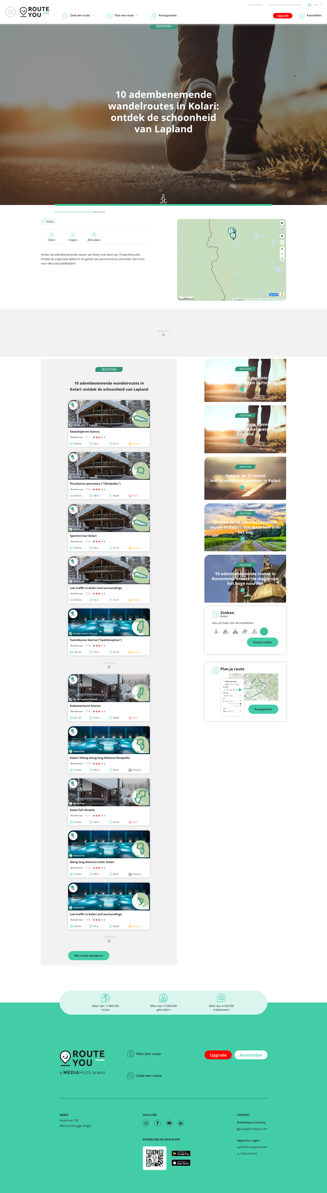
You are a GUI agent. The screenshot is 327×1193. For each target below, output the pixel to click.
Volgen (72, 240)
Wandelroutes (60, 212)
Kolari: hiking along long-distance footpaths (100, 758)
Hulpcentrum (249, 1153)
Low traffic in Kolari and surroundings (96, 588)
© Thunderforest (252, 299)
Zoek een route (149, 1075)
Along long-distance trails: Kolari (92, 862)
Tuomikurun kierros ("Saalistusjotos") (96, 640)
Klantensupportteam (253, 1147)
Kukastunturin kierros (85, 706)
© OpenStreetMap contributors (272, 299)
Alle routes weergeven (88, 956)
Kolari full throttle (82, 810)
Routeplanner (263, 709)
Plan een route (148, 1053)
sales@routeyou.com (253, 1129)
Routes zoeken (262, 642)
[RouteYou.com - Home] (34, 12)
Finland (72, 212)
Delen (51, 240)
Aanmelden (251, 1055)
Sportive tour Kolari (83, 536)
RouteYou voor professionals (285, 4)
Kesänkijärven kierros (85, 431)
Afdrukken (94, 240)
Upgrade (282, 16)
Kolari (88, 212)
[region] (231, 260)
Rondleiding (256, 4)
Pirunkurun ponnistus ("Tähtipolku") (95, 483)
